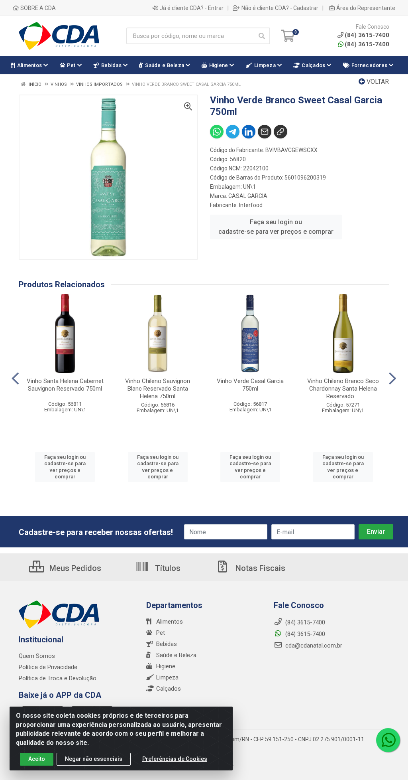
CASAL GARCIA (247, 196)
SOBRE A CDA (37, 8)
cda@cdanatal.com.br (313, 645)
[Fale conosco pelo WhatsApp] (388, 740)
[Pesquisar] (261, 36)
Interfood (251, 205)
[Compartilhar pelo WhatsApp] (217, 131)
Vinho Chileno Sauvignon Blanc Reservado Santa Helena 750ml (157, 388)
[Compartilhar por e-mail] (264, 131)
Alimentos (169, 621)
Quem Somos (37, 656)
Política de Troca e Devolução (57, 678)
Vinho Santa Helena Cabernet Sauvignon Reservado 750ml (65, 384)
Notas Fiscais (259, 568)
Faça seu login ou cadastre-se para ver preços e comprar (275, 226)
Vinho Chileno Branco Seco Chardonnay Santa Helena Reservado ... (343, 388)
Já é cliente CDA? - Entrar (192, 8)
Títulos (166, 568)
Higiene (165, 666)
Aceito (36, 759)
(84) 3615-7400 (367, 44)
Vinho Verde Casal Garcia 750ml (250, 384)
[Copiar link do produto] (280, 131)
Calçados (168, 688)
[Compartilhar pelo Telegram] (232, 131)
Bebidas (166, 644)
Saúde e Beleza (176, 655)
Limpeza (167, 677)
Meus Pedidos (74, 568)
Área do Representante (365, 8)
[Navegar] (15, 379)
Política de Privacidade (48, 667)
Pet (160, 632)
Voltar (377, 81)
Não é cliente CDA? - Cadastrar (279, 8)
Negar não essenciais (93, 759)
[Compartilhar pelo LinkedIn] (248, 131)
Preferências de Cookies (174, 759)
